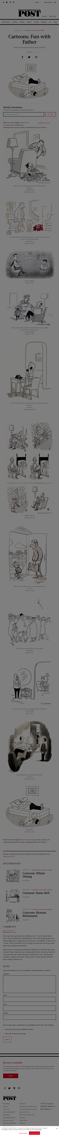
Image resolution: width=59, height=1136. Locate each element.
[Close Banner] (56, 1128)
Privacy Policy (38, 1129)
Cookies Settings (23, 1133)
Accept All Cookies (34, 1133)
